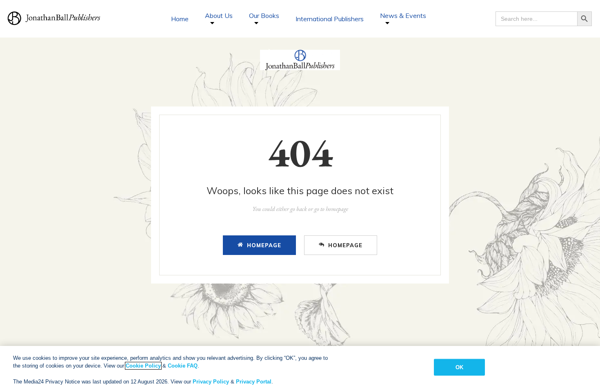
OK (459, 367)
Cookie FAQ (183, 366)
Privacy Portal (253, 382)
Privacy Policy (211, 382)
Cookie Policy (143, 366)
